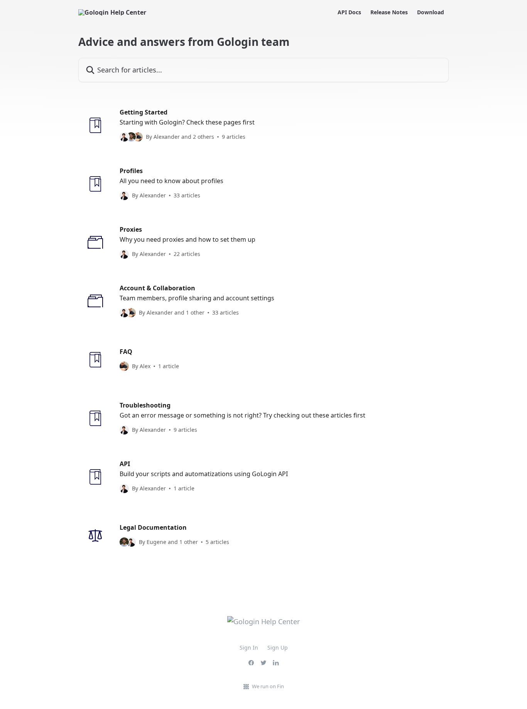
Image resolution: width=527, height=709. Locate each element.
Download (430, 12)
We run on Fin (268, 686)
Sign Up (277, 647)
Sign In (249, 647)
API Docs (349, 12)
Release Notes (389, 12)
